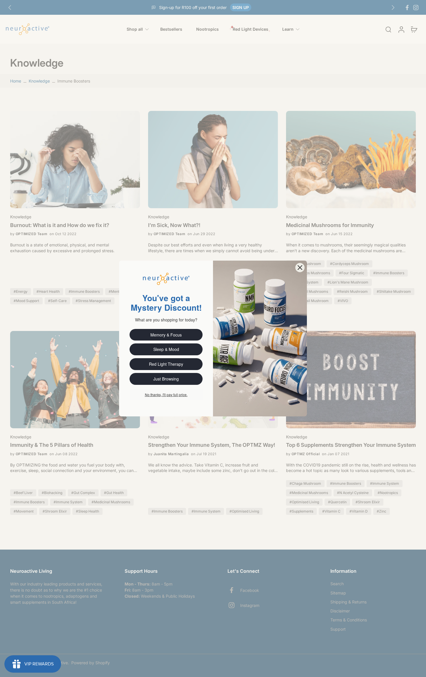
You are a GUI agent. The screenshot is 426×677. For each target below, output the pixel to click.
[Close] (300, 268)
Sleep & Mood (166, 349)
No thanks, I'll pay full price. (166, 394)
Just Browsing (166, 379)
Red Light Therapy (166, 364)
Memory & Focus (166, 335)
